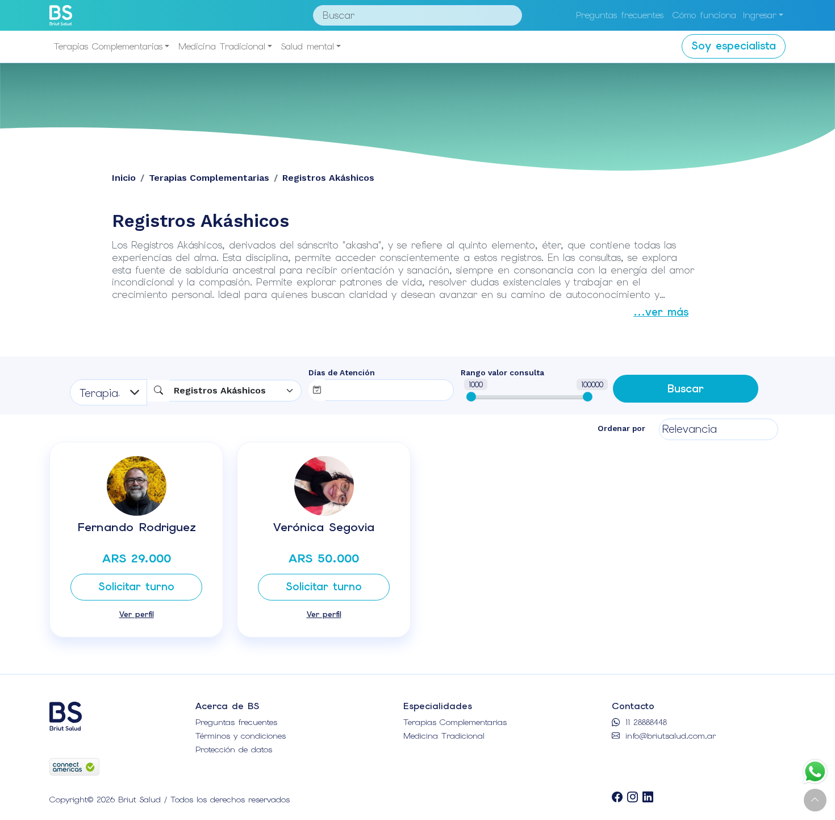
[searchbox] (349, 388)
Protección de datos (233, 749)
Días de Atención (341, 372)
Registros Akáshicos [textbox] (220, 390)
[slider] (471, 396)
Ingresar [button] (759, 15)
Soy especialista (733, 46)
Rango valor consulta (502, 372)
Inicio (124, 177)
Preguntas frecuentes (619, 15)
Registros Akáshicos (328, 177)
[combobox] (235, 390)
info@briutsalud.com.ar (669, 736)
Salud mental (307, 46)
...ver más (660, 312)
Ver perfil (136, 614)
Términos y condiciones (240, 736)
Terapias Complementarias (108, 46)
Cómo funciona (704, 15)
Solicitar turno (136, 586)
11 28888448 (644, 722)
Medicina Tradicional (221, 46)
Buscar (685, 389)
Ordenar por (621, 428)
